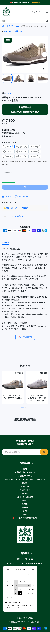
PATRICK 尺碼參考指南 (15, 216)
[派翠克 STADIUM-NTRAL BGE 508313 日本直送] (13, 384)
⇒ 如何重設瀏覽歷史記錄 (34, 2)
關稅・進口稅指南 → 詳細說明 (17, 208)
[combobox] (26, 20)
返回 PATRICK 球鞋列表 (13, 31)
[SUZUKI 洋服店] (6, 11)
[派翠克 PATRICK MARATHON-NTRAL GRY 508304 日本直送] (37, 384)
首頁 (3, 26)
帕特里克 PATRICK (13, 26)
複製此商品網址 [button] (10, 202)
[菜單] (47, 12)
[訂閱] (44, 452)
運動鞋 (12, 130)
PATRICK (8, 93)
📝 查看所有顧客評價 (25, 337)
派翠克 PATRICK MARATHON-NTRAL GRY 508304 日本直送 (37, 398)
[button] (44, 54)
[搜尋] (46, 21)
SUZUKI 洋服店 (28, 618)
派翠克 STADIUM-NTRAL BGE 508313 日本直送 (12, 397)
